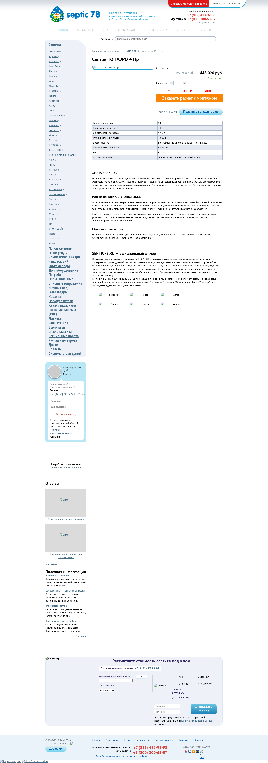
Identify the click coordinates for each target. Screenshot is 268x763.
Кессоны (55, 296)
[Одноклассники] (194, 751)
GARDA (53, 184)
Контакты (183, 30)
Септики (55, 44)
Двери (53, 344)
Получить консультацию (201, 111)
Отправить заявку (203, 708)
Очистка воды (59, 265)
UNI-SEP (53, 120)
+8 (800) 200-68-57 (150, 752)
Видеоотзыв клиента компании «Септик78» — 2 (66, 555)
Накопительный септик (57, 575)
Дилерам (55, 748)
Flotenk (53, 140)
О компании (85, 30)
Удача (52, 243)
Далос (52, 71)
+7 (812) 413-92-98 (65, 393)
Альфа (52, 159)
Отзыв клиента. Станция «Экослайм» (66, 519)
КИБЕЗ (52, 219)
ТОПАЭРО (54, 130)
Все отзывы (51, 564)
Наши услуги (126, 30)
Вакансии (204, 30)
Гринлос (53, 95)
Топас (52, 110)
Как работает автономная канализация (65, 590)
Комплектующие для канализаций (65, 259)
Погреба (55, 274)
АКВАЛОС (54, 61)
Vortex (52, 135)
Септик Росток (56, 115)
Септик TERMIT (57, 150)
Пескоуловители (61, 300)
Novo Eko (54, 86)
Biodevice (54, 179)
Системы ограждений (65, 353)
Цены (105, 30)
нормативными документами (66, 467)
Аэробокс (54, 100)
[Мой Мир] (197, 751)
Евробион (54, 90)
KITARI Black (55, 189)
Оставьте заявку (66, 414)
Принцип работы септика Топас (61, 621)
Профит (53, 233)
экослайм (54, 51)
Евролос (53, 56)
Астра (52, 105)
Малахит (53, 214)
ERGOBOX (54, 145)
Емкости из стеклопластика (60, 329)
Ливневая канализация (58, 320)
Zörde (52, 81)
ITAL (51, 223)
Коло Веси (54, 66)
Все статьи (81, 636)
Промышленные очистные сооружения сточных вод (65, 283)
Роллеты (55, 349)
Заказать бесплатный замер (189, 3)
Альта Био (54, 125)
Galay (52, 199)
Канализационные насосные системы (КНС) (62, 309)
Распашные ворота (63, 340)
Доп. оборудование (63, 270)
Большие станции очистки (62, 155)
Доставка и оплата (155, 30)
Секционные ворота (64, 335)
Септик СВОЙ (56, 228)
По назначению (60, 248)
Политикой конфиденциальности (197, 720)
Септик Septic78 (57, 194)
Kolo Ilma (54, 169)
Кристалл (54, 204)
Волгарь (53, 174)
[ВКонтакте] (190, 751)
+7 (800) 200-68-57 (201, 19)
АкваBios (53, 209)
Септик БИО (55, 238)
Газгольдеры (58, 292)
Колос (52, 76)
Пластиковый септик (56, 605)
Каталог (62, 30)
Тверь (52, 164)
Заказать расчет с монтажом (189, 98)
